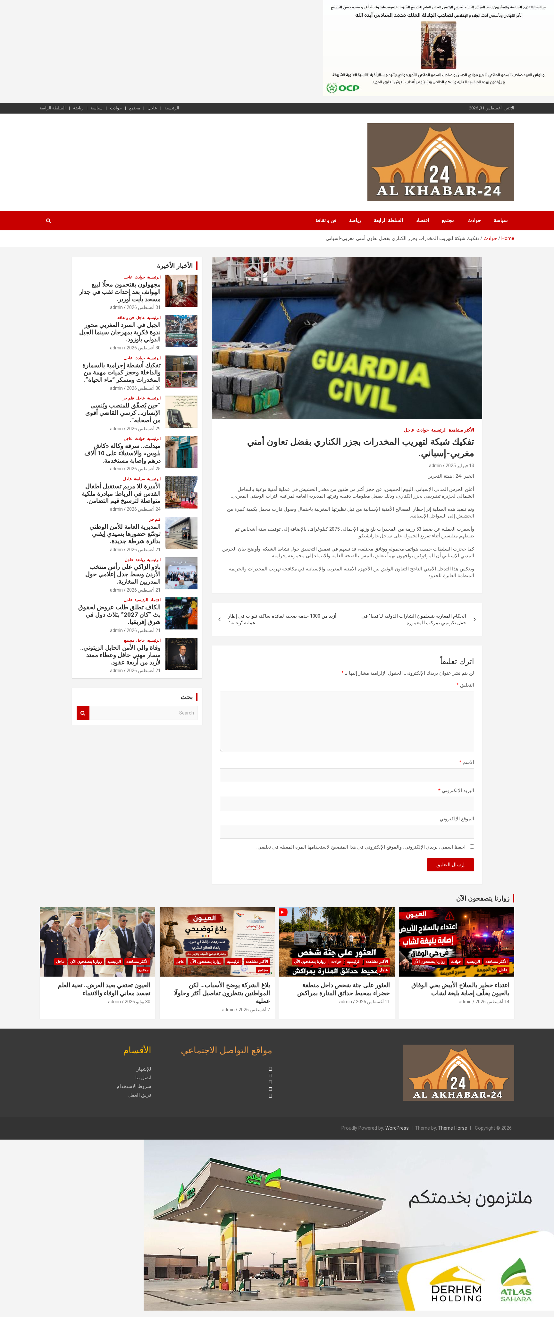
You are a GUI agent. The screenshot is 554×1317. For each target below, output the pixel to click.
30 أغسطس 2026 (144, 347)
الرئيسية (171, 108)
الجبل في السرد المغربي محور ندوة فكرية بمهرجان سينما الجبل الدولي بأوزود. (120, 332)
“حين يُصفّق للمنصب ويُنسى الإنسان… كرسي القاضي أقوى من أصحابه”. (123, 413)
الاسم (466, 762)
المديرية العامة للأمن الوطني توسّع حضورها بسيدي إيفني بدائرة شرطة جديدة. (125, 534)
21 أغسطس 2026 (144, 549)
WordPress (397, 1128)
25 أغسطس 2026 (144, 468)
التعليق (465, 685)
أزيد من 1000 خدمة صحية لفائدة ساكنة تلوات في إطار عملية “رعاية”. (282, 619)
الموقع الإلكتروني (457, 819)
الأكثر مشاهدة (461, 429)
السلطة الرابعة (53, 108)
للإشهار (144, 1069)
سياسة (97, 108)
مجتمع (134, 108)
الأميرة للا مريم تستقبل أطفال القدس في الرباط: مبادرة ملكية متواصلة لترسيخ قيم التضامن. (121, 494)
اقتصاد (422, 220)
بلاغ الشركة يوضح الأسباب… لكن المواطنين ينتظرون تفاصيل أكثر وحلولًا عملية (222, 993)
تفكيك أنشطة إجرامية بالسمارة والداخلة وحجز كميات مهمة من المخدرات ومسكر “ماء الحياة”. (121, 373)
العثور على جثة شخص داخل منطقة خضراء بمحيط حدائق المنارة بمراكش (343, 989)
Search (83, 713)
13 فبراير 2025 (460, 465)
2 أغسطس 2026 (254, 1009)
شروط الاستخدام (134, 1086)
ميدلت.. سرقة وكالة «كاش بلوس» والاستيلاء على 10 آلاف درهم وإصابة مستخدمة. (122, 453)
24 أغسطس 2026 (144, 509)
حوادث (116, 108)
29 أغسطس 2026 (144, 428)
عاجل (152, 108)
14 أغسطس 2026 (492, 1001)
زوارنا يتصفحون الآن (483, 898)
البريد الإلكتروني (456, 790)
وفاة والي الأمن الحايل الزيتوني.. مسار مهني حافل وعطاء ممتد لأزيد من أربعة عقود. (120, 655)
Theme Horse (452, 1128)
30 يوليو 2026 (137, 1001)
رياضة (78, 108)
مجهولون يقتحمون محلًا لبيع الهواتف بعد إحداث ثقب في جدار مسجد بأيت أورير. (120, 292)
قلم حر (128, 398)
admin (435, 465)
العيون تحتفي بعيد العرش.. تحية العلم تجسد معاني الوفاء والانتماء (104, 989)
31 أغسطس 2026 (144, 307)
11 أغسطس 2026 (373, 1001)
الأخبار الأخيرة (175, 265)
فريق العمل (139, 1095)
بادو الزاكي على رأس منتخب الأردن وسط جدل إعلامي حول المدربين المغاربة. (123, 574)
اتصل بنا (143, 1078)
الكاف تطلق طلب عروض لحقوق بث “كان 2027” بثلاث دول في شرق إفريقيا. (119, 614)
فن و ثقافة (325, 220)
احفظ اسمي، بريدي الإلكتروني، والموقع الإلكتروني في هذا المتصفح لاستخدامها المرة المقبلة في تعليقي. (361, 847)
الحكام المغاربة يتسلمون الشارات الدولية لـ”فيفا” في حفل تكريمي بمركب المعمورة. (413, 619)
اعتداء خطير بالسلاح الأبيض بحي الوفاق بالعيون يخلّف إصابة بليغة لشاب (460, 989)
